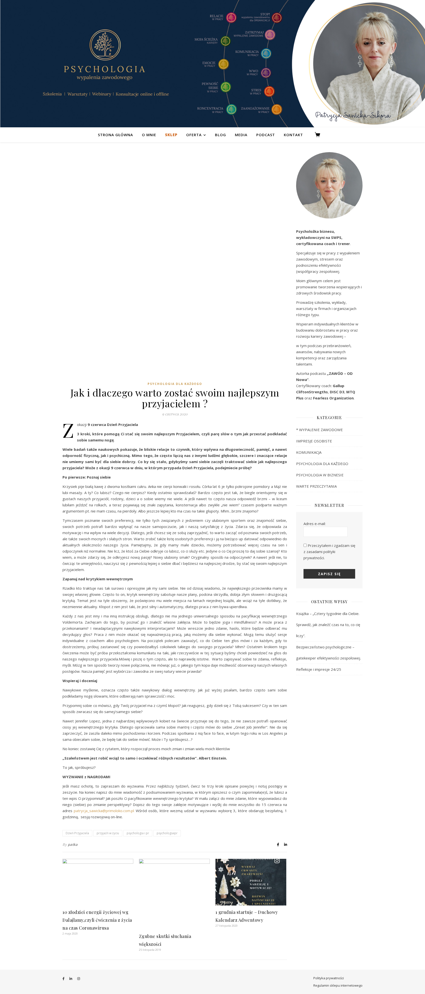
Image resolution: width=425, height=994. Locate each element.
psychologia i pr (138, 833)
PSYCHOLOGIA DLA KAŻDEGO (175, 384)
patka (73, 844)
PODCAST (265, 134)
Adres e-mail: (315, 523)
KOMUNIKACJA (308, 452)
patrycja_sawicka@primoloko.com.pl (105, 810)
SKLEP (171, 134)
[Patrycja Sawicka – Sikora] (212, 63)
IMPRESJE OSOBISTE (314, 441)
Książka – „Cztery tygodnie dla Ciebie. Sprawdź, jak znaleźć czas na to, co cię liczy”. (328, 624)
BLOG (220, 134)
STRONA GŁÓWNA (115, 134)
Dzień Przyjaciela (77, 833)
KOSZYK (319, 134)
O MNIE (149, 134)
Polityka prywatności (328, 978)
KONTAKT (293, 134)
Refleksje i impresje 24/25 (318, 669)
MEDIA (241, 134)
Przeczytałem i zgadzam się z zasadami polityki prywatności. (329, 551)
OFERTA (194, 134)
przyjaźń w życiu (108, 833)
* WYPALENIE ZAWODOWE (319, 429)
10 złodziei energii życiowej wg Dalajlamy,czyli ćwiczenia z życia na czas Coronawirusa (97, 920)
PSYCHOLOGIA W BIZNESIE (320, 474)
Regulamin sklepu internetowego (338, 985)
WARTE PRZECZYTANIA (316, 486)
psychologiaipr (167, 833)
